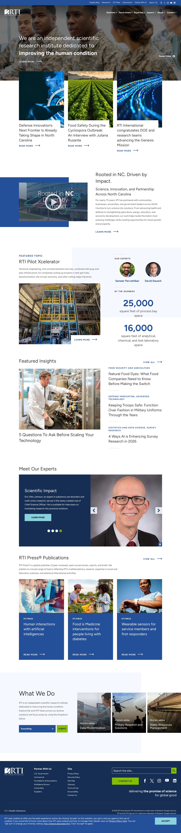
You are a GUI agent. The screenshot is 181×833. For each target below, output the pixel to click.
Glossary (71, 785)
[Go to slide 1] (48, 531)
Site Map (71, 781)
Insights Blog (94, 2)
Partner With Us (141, 2)
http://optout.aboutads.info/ (57, 823)
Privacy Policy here (118, 821)
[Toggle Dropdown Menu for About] (164, 12)
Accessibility (73, 792)
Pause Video (165, 56)
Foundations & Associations (45, 781)
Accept (169, 821)
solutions (23, 714)
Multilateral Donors (42, 785)
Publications (127, 2)
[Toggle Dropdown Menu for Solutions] (116, 12)
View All (152, 362)
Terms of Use (73, 788)
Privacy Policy (73, 774)
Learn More (30, 61)
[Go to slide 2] (52, 531)
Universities (39, 788)
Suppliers (38, 792)
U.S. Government (41, 774)
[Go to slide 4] (60, 531)
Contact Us (72, 795)
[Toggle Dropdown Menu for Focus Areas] (132, 12)
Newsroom (106, 2)
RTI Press (116, 2)
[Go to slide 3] (56, 531)
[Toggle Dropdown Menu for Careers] (175, 12)
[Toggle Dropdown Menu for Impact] (155, 12)
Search (152, 3)
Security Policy (74, 777)
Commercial (39, 777)
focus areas (38, 714)
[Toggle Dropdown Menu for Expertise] (144, 12)
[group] (126, 510)
